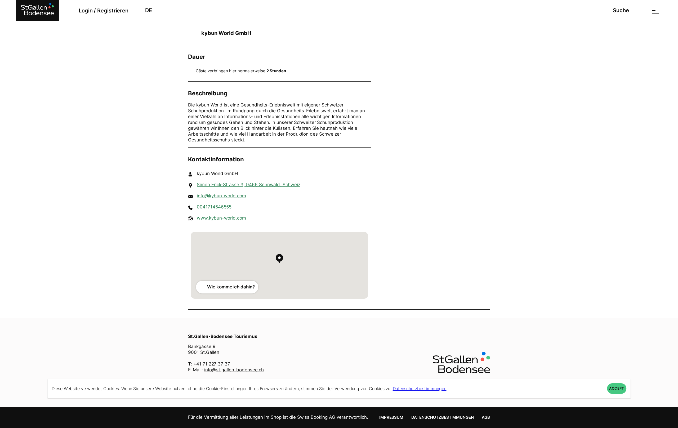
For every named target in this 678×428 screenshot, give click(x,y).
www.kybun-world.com (221, 218)
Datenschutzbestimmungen (442, 417)
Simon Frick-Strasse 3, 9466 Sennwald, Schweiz (248, 184)
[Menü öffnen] (655, 10)
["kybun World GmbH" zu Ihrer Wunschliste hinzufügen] (484, 33)
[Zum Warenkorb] (642, 10)
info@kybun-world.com (221, 195)
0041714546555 (214, 206)
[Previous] (192, 33)
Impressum (391, 417)
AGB (486, 417)
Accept (616, 388)
